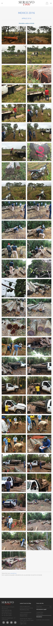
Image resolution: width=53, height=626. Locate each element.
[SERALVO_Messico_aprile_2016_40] (39, 405)
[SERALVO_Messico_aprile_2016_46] (39, 463)
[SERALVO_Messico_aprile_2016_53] (14, 541)
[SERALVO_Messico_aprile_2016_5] (14, 74)
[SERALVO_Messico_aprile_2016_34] (39, 346)
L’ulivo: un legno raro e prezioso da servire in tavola (26, 607)
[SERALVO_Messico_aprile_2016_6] (39, 74)
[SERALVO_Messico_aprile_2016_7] (14, 93)
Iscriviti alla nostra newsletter (43, 619)
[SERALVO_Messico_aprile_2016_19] (14, 210)
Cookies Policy (39, 612)
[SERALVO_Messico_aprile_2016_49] (14, 502)
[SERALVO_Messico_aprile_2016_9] (14, 113)
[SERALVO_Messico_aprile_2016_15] (14, 171)
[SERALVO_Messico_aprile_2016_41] (14, 424)
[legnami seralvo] (8, 604)
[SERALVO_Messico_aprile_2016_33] (14, 346)
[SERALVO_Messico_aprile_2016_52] (39, 521)
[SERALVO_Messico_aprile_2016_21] (14, 230)
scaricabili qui (13, 573)
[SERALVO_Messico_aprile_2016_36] (39, 366)
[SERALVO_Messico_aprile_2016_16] (39, 171)
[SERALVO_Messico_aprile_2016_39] (14, 405)
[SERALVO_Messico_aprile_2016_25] (14, 269)
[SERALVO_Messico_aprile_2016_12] (39, 132)
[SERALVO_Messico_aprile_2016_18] (39, 191)
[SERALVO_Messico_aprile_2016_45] (14, 463)
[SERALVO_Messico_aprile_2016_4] (39, 55)
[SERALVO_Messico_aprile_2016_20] (39, 210)
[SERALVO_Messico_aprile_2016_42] (39, 424)
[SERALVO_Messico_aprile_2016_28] (39, 288)
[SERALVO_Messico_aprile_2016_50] (39, 502)
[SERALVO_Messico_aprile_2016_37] (14, 385)
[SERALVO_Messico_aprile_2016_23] (14, 249)
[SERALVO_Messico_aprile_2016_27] (14, 288)
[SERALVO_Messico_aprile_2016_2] (39, 35)
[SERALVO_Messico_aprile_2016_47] (14, 483)
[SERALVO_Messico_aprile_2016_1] (14, 35)
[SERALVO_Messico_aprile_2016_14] (39, 152)
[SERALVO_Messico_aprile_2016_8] (39, 93)
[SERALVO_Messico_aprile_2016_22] (39, 230)
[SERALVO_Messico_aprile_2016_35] (14, 366)
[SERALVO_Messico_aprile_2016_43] (14, 444)
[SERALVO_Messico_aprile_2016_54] (39, 541)
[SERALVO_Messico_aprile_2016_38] (39, 385)
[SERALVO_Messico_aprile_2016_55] (14, 560)
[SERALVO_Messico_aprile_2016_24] (39, 249)
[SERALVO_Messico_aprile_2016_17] (14, 191)
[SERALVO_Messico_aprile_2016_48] (39, 483)
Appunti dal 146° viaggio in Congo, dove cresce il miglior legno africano (27, 620)
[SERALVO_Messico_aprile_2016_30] (39, 307)
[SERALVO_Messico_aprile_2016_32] (39, 327)
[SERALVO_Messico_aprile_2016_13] (14, 152)
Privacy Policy (39, 614)
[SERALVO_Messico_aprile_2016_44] (39, 444)
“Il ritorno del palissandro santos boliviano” (25, 613)
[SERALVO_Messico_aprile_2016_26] (39, 269)
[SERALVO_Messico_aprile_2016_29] (14, 307)
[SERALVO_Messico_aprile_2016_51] (14, 521)
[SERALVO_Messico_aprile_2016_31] (14, 327)
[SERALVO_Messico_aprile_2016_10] (39, 113)
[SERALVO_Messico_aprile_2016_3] (14, 55)
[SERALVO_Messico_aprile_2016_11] (14, 132)
